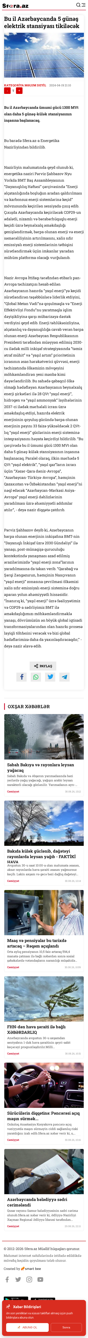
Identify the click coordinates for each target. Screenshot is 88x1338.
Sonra (66, 1327)
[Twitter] (18, 1279)
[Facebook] (7, 1279)
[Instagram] (29, 1279)
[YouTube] (40, 1279)
